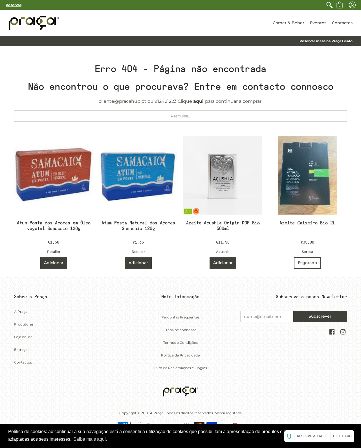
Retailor (53, 251)
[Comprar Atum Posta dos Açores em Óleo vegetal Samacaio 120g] (53, 175)
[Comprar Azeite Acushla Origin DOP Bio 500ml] (222, 175)
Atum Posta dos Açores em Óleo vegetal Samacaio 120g (54, 225)
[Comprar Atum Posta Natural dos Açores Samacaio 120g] (138, 175)
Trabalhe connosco (180, 330)
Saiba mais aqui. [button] (90, 439)
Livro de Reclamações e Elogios (180, 368)
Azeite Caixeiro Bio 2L (307, 223)
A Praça (20, 311)
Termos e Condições (180, 342)
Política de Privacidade (180, 355)
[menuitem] (329, 5)
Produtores (24, 324)
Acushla (223, 251)
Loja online (23, 337)
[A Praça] (34, 23)
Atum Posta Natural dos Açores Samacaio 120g (138, 225)
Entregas (21, 349)
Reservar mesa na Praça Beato (326, 41)
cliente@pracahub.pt (122, 101)
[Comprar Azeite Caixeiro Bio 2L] (307, 175)
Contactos (23, 362)
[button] (339, 5)
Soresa (307, 251)
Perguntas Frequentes (180, 317)
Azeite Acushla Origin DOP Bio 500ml (223, 225)
